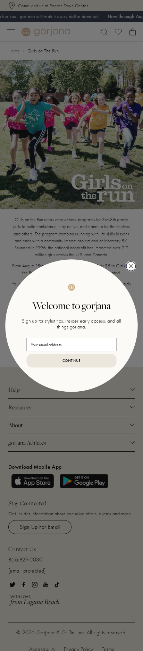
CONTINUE (71, 360)
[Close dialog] (131, 266)
